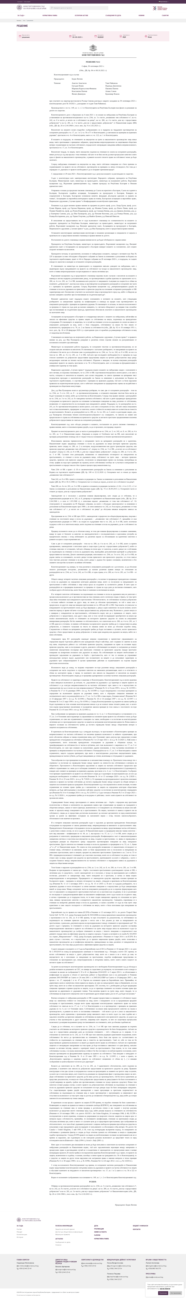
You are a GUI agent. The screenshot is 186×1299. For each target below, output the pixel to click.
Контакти (19, 1)
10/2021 (101, 37)
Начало (19, 20)
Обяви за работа (100, 1232)
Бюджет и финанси (140, 1226)
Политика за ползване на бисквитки (28, 1295)
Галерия (97, 1235)
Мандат (19, 1232)
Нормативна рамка (50, 15)
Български (164, 1)
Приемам (163, 1293)
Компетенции (22, 1234)
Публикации (99, 1229)
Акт (24, 20)
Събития (165, 15)
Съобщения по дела (113, 15)
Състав (19, 1229)
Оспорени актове (81, 15)
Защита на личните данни (64, 1229)
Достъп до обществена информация (69, 1232)
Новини (141, 15)
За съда (20, 15)
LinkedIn (27, 1)
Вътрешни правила (62, 1234)
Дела (96, 1226)
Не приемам (176, 1293)
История (20, 1237)
